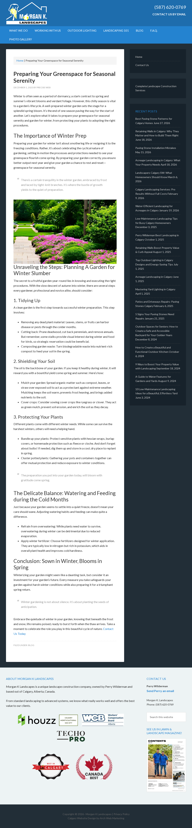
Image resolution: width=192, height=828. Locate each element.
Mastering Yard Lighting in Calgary (155, 289)
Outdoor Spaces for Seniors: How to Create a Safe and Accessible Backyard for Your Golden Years (156, 331)
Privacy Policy (122, 814)
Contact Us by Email (169, 14)
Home (19, 60)
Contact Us (142, 65)
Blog (31, 645)
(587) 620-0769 (170, 7)
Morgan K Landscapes (38, 13)
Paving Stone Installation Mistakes (155, 147)
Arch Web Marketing (112, 818)
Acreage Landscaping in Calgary (153, 276)
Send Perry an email (160, 691)
